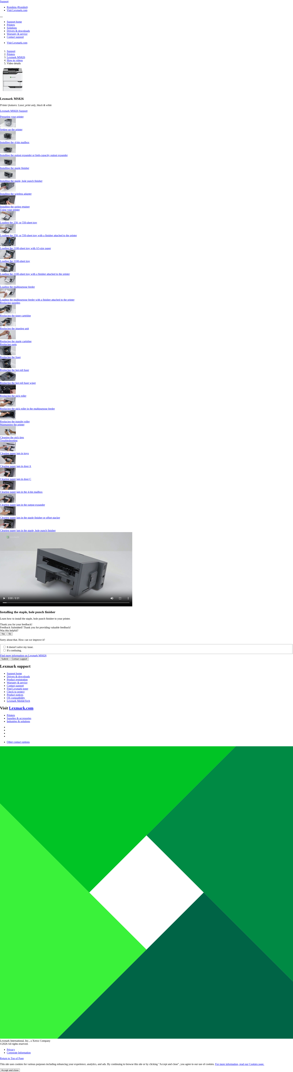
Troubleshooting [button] (8, 440)
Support (11, 51)
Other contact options (18, 742)
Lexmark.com (21, 708)
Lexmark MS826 (16, 57)
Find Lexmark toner (17, 688)
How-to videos (15, 60)
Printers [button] (11, 24)
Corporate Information (19, 1052)
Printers (11, 54)
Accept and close (9, 1070)
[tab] (146, 116)
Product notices (15, 694)
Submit (4, 659)
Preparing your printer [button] (12, 116)
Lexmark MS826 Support (13, 110)
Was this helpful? (9, 630)
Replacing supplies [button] (10, 302)
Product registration (17, 679)
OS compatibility (16, 697)
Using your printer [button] (10, 209)
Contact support (19, 659)
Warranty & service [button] (17, 33)
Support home (14, 673)
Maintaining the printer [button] (12, 424)
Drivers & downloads (18, 676)
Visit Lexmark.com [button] (17, 10)
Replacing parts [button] (8, 344)
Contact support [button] (15, 37)
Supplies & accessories (19, 718)
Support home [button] (14, 21)
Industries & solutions (18, 721)
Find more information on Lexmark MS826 (23, 655)
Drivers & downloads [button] (18, 30)
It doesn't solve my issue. (20, 647)
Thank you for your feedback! (16, 624)
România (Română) (17, 7)
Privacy (11, 1049)
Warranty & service (17, 682)
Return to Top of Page (12, 1058)
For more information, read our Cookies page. (239, 1064)
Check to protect (15, 691)
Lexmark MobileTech (18, 700)
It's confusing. (14, 650)
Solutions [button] (12, 27)
